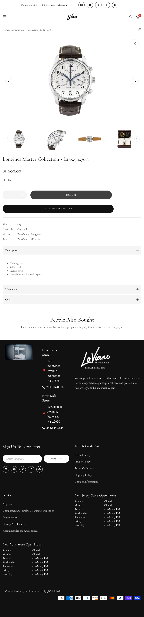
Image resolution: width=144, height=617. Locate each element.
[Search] (130, 16)
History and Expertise (15, 524)
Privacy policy (82, 461)
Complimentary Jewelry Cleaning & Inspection (28, 510)
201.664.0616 (55, 387)
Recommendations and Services (20, 530)
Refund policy (82, 455)
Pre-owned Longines (29, 234)
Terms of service (84, 468)
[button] (135, 81)
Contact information (86, 481)
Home (6, 29)
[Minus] (7, 195)
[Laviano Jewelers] (72, 17)
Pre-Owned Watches (28, 239)
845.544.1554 (55, 427)
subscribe (56, 458)
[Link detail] (81, 5)
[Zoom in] (135, 43)
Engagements (10, 517)
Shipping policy (83, 475)
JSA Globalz (54, 591)
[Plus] (22, 195)
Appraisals (8, 504)
